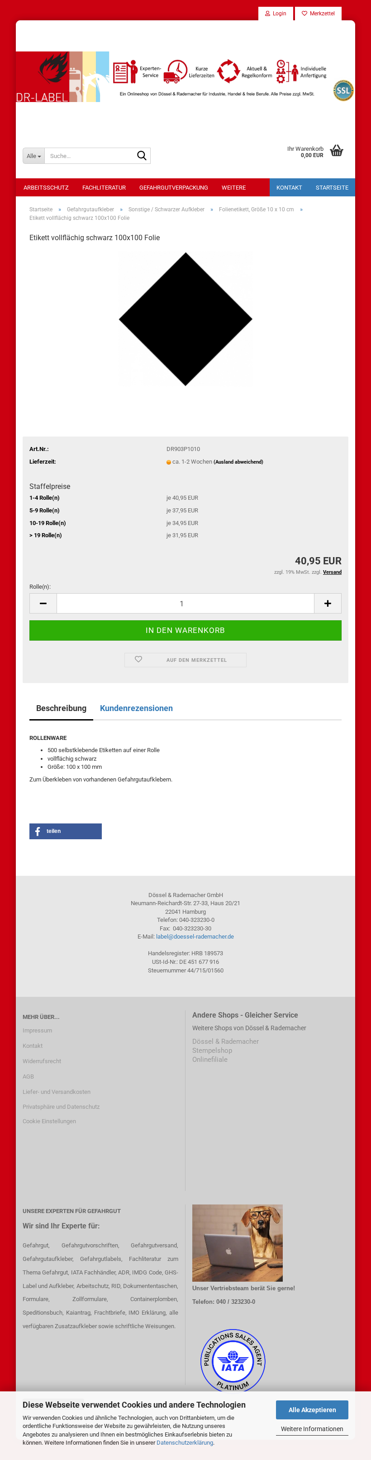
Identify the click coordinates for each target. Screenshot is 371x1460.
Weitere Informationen (312, 1428)
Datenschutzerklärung (185, 1442)
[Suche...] (142, 156)
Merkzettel (321, 13)
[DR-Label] (185, 76)
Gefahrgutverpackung (173, 187)
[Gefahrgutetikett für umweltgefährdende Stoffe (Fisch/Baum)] (185, 318)
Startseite (332, 187)
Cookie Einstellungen (49, 1121)
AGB (28, 1076)
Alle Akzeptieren (312, 1410)
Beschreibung (61, 708)
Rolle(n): (40, 586)
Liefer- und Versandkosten (56, 1091)
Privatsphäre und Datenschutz (61, 1106)
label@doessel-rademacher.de (195, 936)
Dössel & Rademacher (225, 1041)
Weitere (234, 187)
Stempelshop (212, 1050)
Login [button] (278, 13)
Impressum (37, 1030)
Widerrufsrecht (42, 1061)
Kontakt (289, 187)
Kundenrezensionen (136, 708)
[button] (43, 603)
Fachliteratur (104, 187)
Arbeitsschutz (46, 187)
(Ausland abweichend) (238, 462)
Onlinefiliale (210, 1059)
